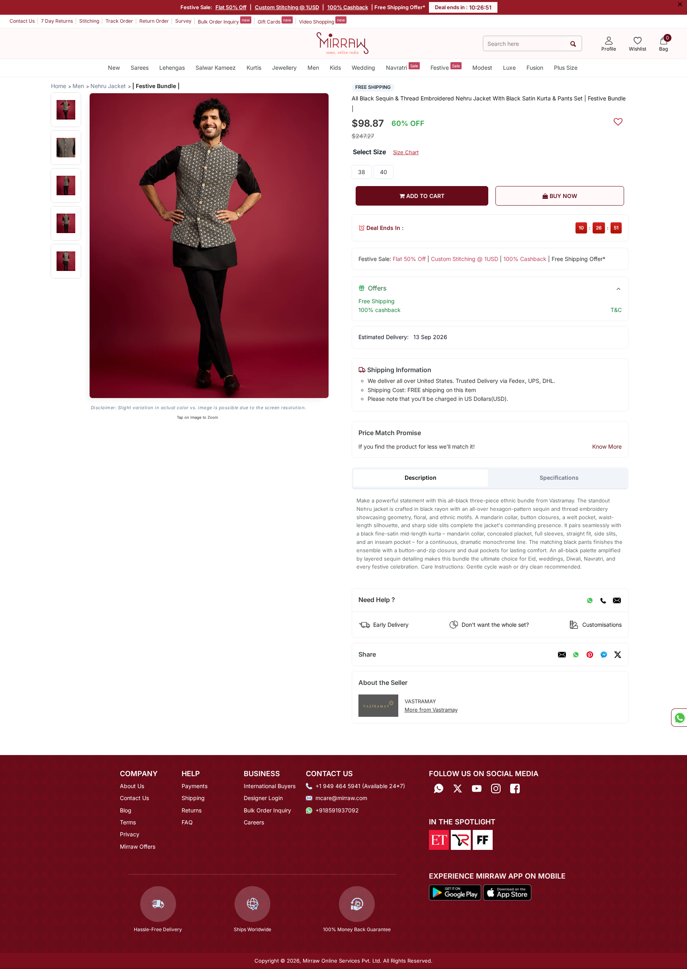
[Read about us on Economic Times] (439, 839)
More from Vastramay (431, 709)
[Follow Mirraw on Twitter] (457, 789)
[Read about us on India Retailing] (461, 839)
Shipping (193, 797)
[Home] (342, 43)
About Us (132, 786)
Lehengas (172, 67)
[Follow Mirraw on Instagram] (496, 789)
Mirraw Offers (137, 846)
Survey (183, 21)
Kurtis (254, 67)
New (114, 67)
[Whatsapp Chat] (679, 717)
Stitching (89, 21)
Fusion (535, 67)
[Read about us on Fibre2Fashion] (483, 839)
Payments (194, 786)
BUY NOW (562, 195)
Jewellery (284, 67)
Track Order (119, 21)
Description (420, 477)
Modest (482, 67)
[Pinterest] (590, 655)
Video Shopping (322, 21)
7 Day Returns (57, 21)
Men (313, 67)
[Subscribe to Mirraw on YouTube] (476, 789)
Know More (607, 446)
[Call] (603, 600)
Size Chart (406, 152)
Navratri (402, 67)
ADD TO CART (424, 195)
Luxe (509, 67)
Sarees (140, 67)
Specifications (559, 477)
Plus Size (565, 67)
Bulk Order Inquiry (224, 21)
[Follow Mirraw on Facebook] (515, 789)
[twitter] (618, 655)
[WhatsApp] (590, 600)
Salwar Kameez (216, 67)
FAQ (187, 822)
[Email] (617, 600)
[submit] (573, 43)
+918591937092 (337, 810)
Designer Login (263, 797)
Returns (192, 810)
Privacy (129, 834)
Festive (445, 67)
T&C (616, 309)
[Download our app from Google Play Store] (455, 892)
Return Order (154, 21)
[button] (66, 110)
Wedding (363, 67)
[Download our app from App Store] (507, 892)
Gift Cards (274, 21)
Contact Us (22, 21)
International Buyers (270, 786)
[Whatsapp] (438, 789)
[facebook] (604, 655)
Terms (128, 822)
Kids (335, 67)
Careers (254, 822)
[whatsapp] (576, 655)
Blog (125, 810)
